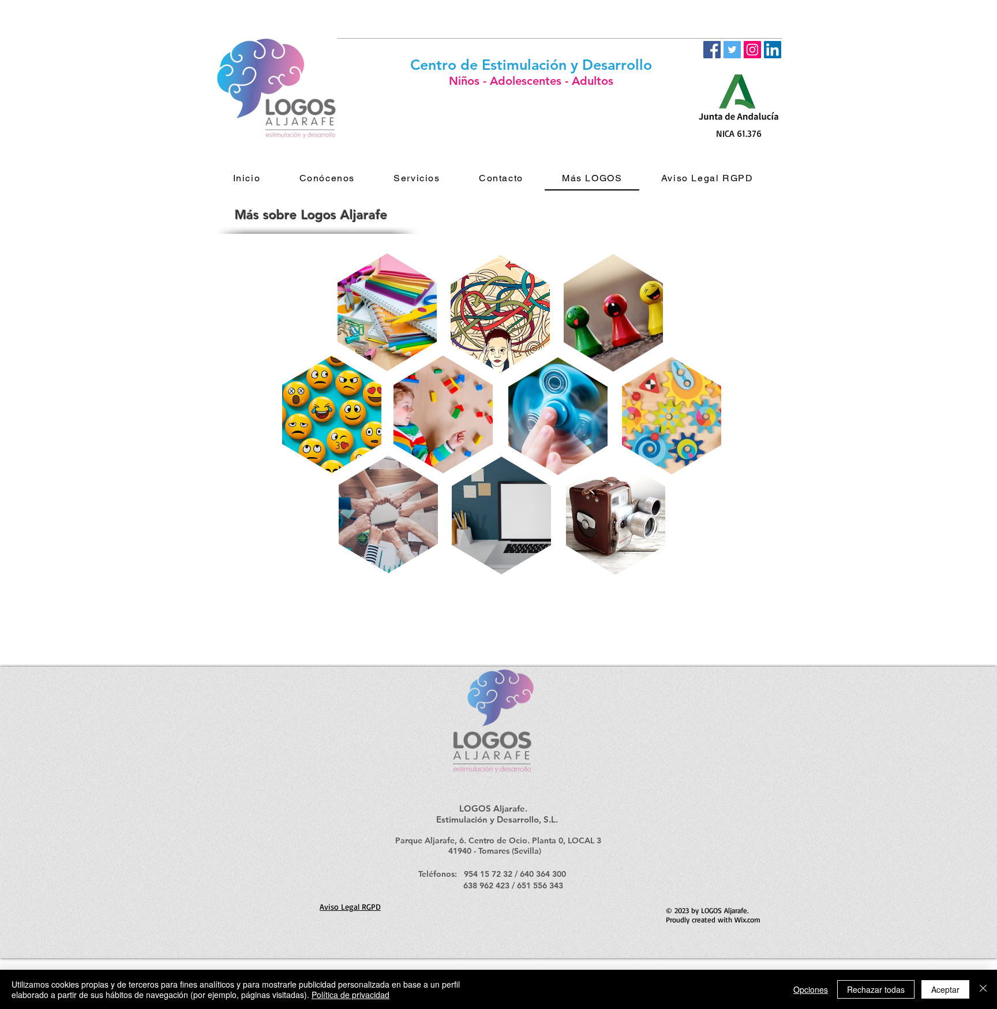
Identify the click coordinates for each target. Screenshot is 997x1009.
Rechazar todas (876, 989)
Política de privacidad (350, 994)
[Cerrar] (983, 989)
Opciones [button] (810, 989)
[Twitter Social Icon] (732, 49)
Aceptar (945, 989)
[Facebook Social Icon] (712, 49)
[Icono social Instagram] (752, 49)
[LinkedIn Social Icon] (772, 49)
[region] (498, 313)
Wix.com (747, 919)
